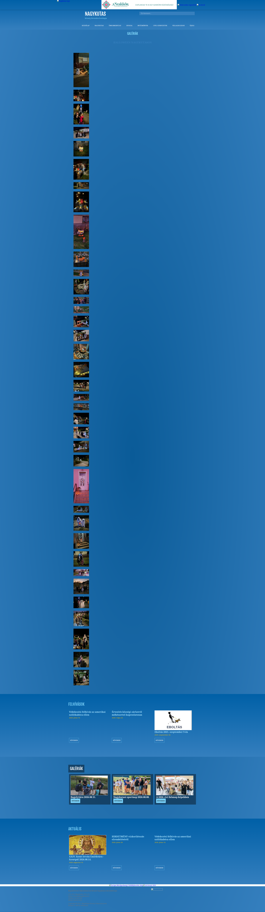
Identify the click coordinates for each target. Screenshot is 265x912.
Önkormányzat (115, 25)
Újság (192, 25)
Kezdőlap (86, 25)
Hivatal (129, 25)
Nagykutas (99, 25)
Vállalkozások (178, 25)
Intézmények (143, 25)
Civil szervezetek (160, 25)
